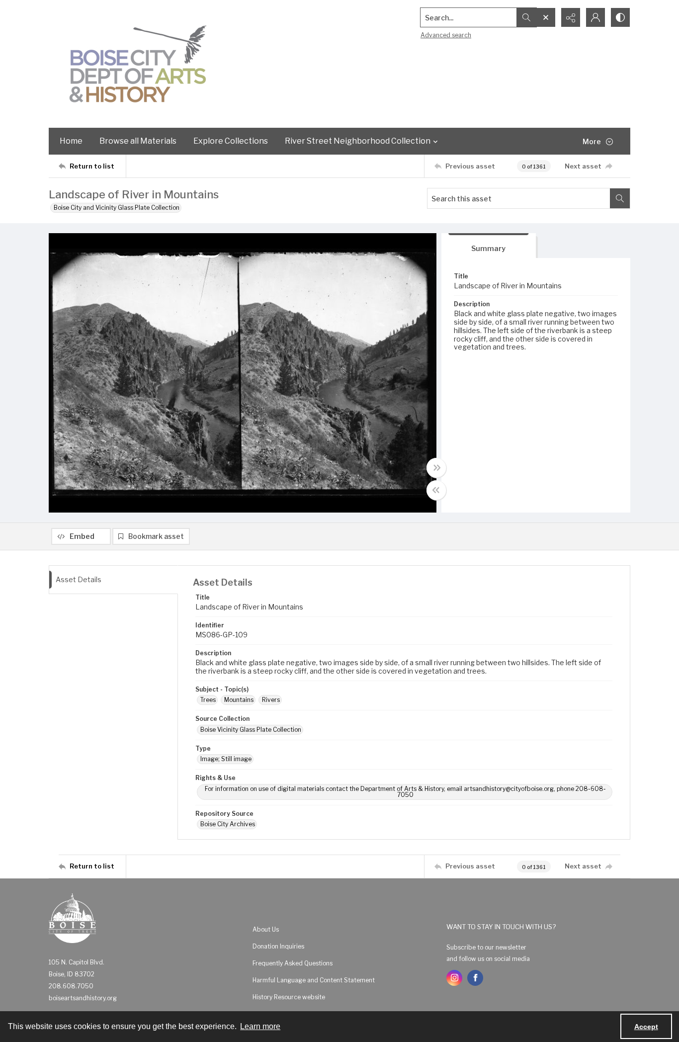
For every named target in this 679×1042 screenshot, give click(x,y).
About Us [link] (266, 929)
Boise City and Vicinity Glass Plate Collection (116, 207)
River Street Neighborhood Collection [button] (357, 141)
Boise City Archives (227, 824)
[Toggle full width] (436, 468)
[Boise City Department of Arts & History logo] (138, 64)
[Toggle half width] (436, 490)
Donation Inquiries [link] (278, 946)
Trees (208, 699)
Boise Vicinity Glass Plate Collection (250, 729)
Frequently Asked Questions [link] (293, 963)
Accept (646, 1027)
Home (71, 141)
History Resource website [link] (289, 997)
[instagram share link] (454, 978)
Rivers (271, 699)
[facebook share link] (475, 978)
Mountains (239, 699)
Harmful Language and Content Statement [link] (314, 980)
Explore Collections (230, 141)
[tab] (488, 246)
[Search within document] (620, 198)
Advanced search (446, 35)
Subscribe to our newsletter (486, 947)
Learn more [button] (260, 1026)
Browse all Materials (137, 141)
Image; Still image (226, 759)
